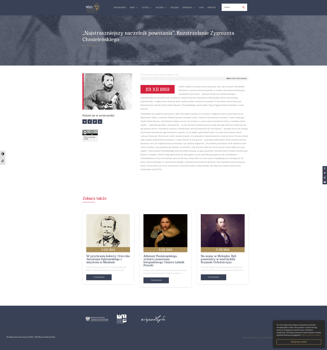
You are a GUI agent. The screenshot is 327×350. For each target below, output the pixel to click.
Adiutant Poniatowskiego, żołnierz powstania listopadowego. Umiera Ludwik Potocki (163, 261)
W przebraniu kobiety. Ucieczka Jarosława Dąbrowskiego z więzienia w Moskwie (108, 259)
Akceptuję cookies (299, 342)
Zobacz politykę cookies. (310, 335)
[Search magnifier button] (243, 7)
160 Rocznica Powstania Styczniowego (96, 61)
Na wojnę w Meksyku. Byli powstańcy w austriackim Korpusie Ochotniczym (218, 259)
